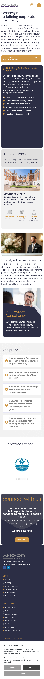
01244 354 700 (18, 562)
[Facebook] (4, 567)
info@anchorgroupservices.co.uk (16, 564)
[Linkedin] (8, 567)
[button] (39, 5)
